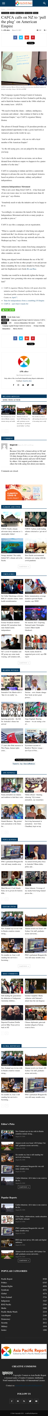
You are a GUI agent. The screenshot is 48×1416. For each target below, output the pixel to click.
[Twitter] (29, 385)
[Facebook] (14, 385)
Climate (4, 525)
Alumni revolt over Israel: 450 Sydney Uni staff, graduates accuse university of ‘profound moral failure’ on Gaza (23, 421)
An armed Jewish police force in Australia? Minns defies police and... (35, 864)
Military (4, 1326)
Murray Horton (18, 329)
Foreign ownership (39, 326)
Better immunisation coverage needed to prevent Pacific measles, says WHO (35, 598)
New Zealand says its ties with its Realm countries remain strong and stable (8, 419)
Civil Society (5, 13)
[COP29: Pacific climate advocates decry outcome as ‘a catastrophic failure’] (12, 519)
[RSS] (24, 1401)
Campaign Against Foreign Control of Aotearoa (16, 326)
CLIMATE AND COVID (11, 507)
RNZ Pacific (6, 1304)
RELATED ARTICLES (11, 396)
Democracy (5, 1319)
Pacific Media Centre (14, 317)
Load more (23, 566)
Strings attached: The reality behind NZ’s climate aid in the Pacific (11, 558)
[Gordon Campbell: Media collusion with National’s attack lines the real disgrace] (36, 986)
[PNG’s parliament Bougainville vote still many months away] (12, 852)
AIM (10, 323)
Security (4, 1322)
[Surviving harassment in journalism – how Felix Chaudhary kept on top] (36, 811)
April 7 (14, 297)
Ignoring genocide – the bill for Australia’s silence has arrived (11, 721)
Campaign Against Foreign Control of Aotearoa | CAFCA (28, 320)
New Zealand (28, 13)
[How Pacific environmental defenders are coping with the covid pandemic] (36, 545)
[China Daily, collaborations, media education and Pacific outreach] (7, 1219)
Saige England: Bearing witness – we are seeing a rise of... (35, 721)
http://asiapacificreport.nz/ (24, 375)
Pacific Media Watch (9, 1311)
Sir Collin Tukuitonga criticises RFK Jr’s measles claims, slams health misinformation (12, 598)
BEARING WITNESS (10, 670)
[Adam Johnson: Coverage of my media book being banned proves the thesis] (36, 878)
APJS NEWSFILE (9, 773)
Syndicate (5, 1290)
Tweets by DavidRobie (24, 764)
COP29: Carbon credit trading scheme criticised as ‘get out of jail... (36, 531)
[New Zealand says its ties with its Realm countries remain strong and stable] (8, 410)
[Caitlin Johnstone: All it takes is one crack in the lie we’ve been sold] (7, 1181)
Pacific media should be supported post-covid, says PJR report (35, 654)
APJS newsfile (5, 791)
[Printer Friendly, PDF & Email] (8, 309)
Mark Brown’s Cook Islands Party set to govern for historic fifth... (12, 890)
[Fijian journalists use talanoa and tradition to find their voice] (12, 785)
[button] (44, 3)
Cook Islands (5, 413)
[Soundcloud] (24, 385)
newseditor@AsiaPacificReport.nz (28, 1385)
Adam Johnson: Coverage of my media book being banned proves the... (35, 890)
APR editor (6, 30)
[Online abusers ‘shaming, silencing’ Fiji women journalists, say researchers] (36, 785)
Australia (4, 992)
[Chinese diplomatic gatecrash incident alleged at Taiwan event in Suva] (36, 1012)
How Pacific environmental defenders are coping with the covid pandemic (35, 558)
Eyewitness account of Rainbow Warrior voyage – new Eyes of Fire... (34, 748)
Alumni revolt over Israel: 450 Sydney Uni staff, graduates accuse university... (35, 931)
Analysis (35, 413)
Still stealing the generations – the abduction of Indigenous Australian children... (11, 998)
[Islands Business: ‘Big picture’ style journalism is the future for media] (12, 811)
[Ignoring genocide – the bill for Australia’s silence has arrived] (12, 709)
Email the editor (27, 381)
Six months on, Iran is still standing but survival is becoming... (10, 957)
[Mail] (17, 1401)
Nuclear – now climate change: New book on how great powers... (36, 695)
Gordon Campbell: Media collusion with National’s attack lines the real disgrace (35, 998)
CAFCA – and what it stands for (16, 303)
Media (3, 1308)
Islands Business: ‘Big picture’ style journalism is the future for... (11, 823)
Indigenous (5, 1300)
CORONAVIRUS (9, 574)
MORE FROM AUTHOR (11, 400)
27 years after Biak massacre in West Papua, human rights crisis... (12, 748)
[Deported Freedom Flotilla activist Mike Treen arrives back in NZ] (12, 1012)
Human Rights (7, 1286)
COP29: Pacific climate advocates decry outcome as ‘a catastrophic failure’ (11, 531)
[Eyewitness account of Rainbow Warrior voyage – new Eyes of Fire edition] (36, 735)
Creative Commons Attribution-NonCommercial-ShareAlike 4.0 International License (24, 1379)
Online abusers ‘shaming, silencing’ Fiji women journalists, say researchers (34, 797)
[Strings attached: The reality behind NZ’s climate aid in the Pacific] (12, 545)
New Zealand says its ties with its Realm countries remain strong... (11, 931)
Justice (3, 1330)
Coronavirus (5, 593)
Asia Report (21, 413)
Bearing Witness (30, 742)
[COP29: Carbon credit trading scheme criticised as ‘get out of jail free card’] (36, 519)
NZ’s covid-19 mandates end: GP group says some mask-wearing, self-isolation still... (11, 654)
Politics (36, 13)
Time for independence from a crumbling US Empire (24, 300)
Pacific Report (19, 13)
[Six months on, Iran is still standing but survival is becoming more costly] (39, 410)
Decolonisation (6, 858)
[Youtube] (34, 385)
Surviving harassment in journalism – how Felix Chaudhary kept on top (33, 823)
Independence (6, 329)
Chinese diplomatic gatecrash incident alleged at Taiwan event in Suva (35, 1025)
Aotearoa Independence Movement (24, 323)
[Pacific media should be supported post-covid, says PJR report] (36, 642)
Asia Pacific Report (38, 1375)
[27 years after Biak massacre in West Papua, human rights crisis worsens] (12, 735)
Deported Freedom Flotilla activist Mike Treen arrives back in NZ (10, 1025)
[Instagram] (19, 385)
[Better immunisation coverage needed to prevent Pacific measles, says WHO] (36, 586)
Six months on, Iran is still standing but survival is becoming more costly (39, 419)
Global (12, 13)
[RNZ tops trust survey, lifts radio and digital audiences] (7, 1243)
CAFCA (39, 323)
